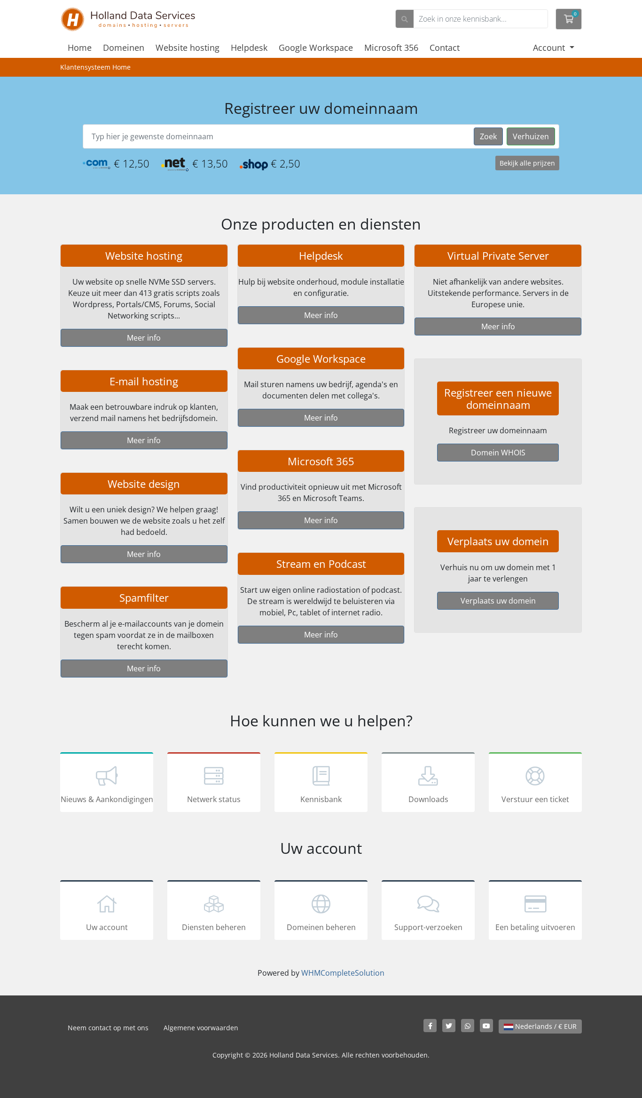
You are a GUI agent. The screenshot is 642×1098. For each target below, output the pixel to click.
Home (80, 47)
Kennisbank (321, 799)
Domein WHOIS (498, 452)
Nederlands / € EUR (545, 1026)
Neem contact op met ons (108, 1027)
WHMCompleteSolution (342, 973)
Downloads (428, 799)
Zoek (488, 136)
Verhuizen (531, 136)
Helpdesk (249, 47)
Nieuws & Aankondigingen (107, 799)
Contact (445, 47)
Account (550, 47)
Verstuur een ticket (535, 799)
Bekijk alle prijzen (527, 163)
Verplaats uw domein (498, 601)
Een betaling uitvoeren (535, 927)
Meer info (144, 338)
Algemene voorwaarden (201, 1027)
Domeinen (123, 47)
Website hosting (187, 47)
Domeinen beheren (321, 927)
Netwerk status (214, 799)
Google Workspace (316, 47)
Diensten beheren (214, 927)
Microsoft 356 (391, 47)
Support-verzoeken (428, 927)
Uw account (107, 927)
